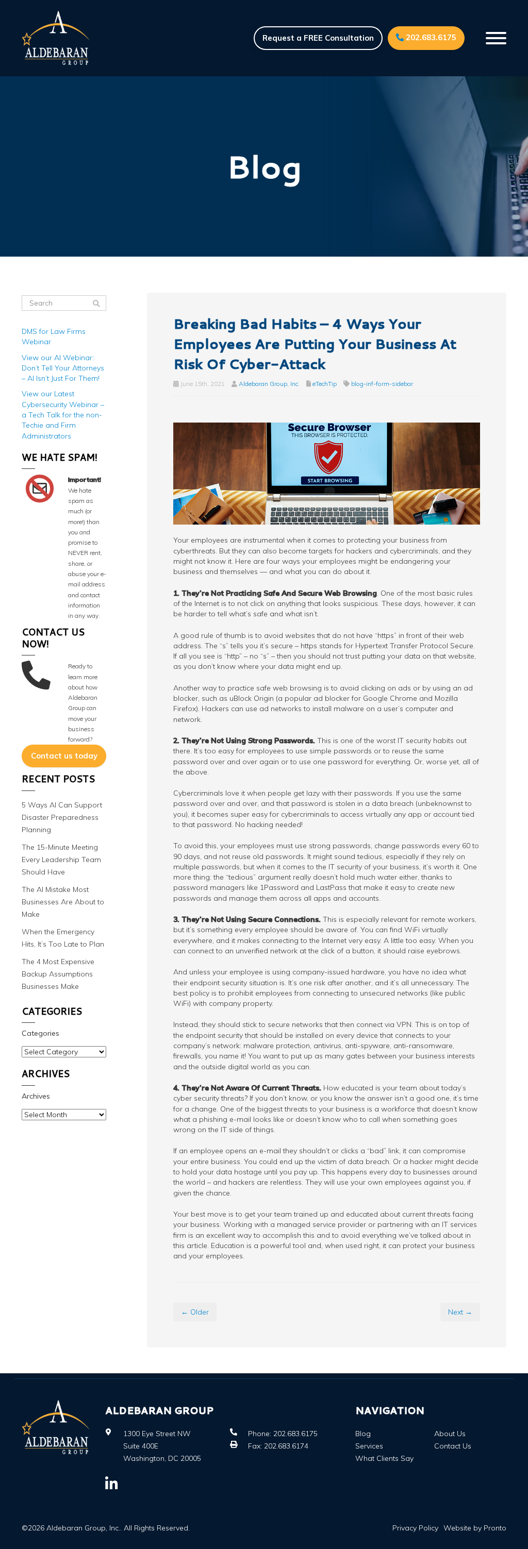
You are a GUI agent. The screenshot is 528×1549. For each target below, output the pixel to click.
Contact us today (64, 756)
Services (369, 1446)
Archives (36, 1096)
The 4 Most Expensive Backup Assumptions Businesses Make (58, 974)
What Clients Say (384, 1458)
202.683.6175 (430, 37)
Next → (460, 1312)
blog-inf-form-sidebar (382, 384)
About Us (450, 1433)
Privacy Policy (415, 1528)
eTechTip (324, 384)
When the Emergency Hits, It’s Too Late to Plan (63, 938)
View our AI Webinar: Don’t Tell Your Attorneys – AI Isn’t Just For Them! (63, 368)
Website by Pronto (474, 1528)
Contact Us (452, 1446)
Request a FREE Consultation (318, 38)
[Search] (96, 303)
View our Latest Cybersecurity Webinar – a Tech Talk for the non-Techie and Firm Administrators (63, 414)
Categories (40, 1033)
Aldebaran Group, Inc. (269, 384)
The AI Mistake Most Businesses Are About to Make (63, 902)
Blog (363, 1433)
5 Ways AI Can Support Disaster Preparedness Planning (62, 817)
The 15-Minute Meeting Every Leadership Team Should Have (61, 860)
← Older (195, 1312)
